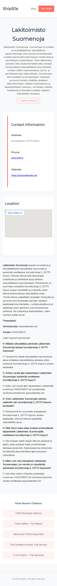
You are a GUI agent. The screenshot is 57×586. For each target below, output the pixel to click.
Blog (33, 8)
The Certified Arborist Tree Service (28, 544)
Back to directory (29, 100)
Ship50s (10, 8)
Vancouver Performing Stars (28, 534)
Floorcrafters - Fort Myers (28, 523)
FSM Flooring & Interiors (28, 513)
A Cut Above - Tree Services (28, 555)
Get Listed (46, 8)
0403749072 (17, 158)
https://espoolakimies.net (24, 175)
